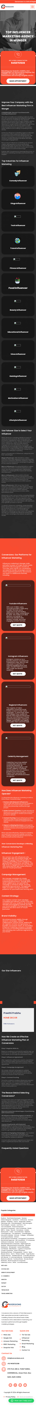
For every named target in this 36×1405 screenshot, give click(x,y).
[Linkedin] (20, 1385)
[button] (21, 1401)
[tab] (18, 1215)
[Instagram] (15, 1385)
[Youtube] (25, 1385)
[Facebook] (10, 1385)
